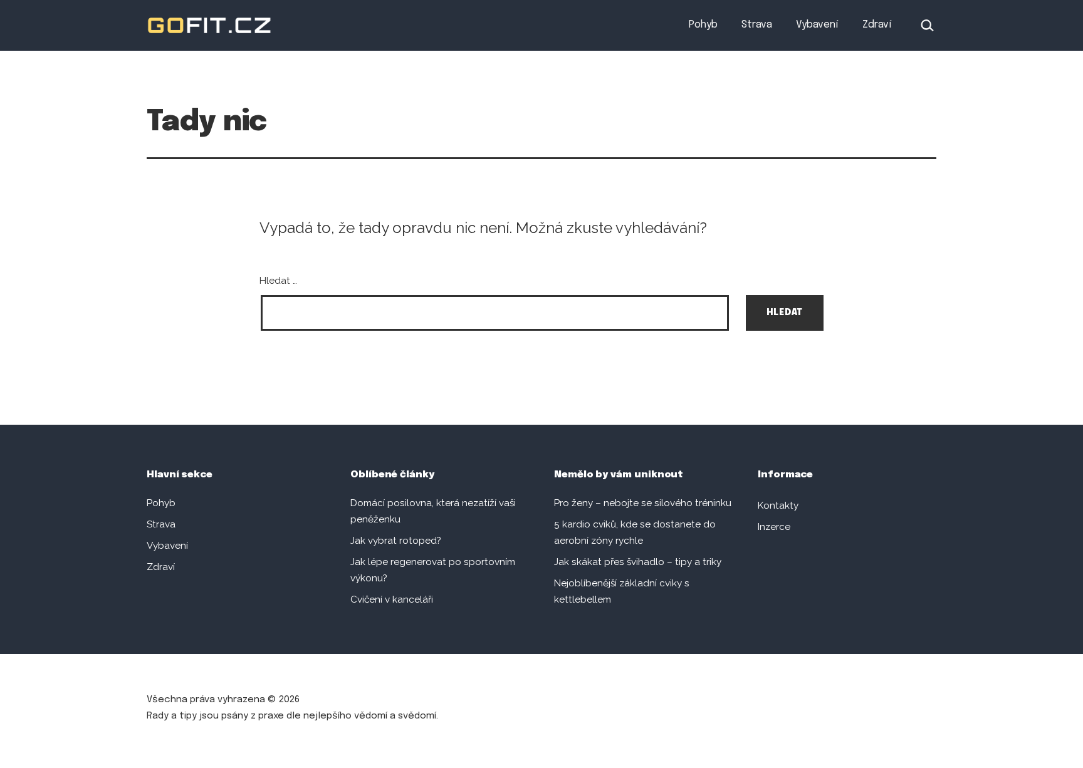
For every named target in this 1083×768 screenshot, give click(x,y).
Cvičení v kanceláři (391, 599)
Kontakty (778, 505)
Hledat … (278, 280)
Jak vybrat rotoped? (395, 540)
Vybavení (817, 24)
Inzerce (774, 526)
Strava (756, 24)
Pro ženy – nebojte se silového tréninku (642, 503)
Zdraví (876, 24)
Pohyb (703, 24)
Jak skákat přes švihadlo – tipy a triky (637, 562)
